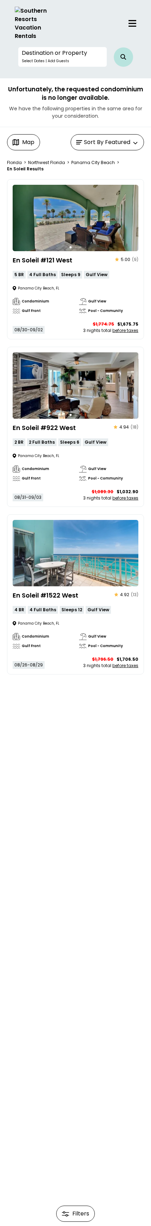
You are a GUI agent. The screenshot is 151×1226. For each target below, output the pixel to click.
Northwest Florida (46, 162)
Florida (14, 162)
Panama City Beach (93, 162)
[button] (62, 57)
